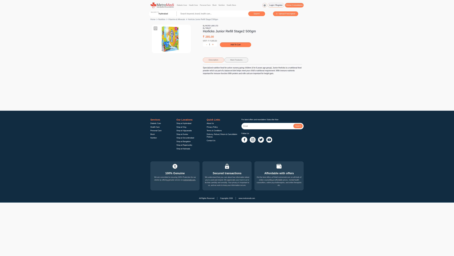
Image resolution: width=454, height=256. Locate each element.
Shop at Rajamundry (184, 145)
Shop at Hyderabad (183, 123)
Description (213, 60)
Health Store (231, 5)
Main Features (236, 60)
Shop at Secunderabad (185, 138)
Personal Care (205, 5)
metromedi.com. (189, 180)
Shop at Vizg (181, 127)
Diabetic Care (182, 5)
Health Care (193, 5)
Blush (214, 5)
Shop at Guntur (182, 134)
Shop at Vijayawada (184, 131)
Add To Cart (235, 45)
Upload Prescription (287, 14)
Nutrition (221, 5)
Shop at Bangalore (183, 141)
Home (152, 19)
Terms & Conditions (214, 131)
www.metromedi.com (247, 198)
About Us (210, 123)
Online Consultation (294, 5)
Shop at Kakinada (183, 149)
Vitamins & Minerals (176, 19)
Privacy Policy (212, 127)
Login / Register (276, 5)
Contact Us (211, 140)
